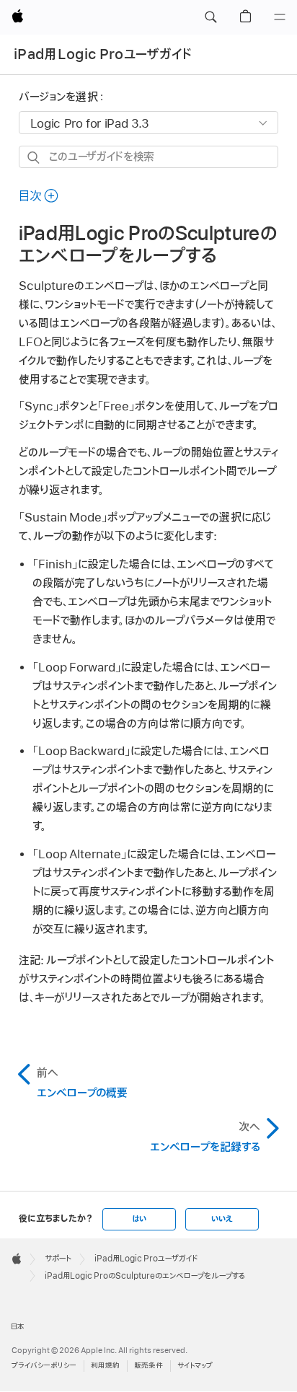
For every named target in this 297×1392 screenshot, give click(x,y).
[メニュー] (279, 17)
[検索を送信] (34, 157)
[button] (210, 17)
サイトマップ (195, 1365)
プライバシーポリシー (44, 1365)
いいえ (222, 1219)
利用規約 (105, 1365)
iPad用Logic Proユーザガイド (103, 54)
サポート (58, 1259)
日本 (18, 1326)
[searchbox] (149, 157)
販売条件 (148, 1365)
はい (139, 1219)
